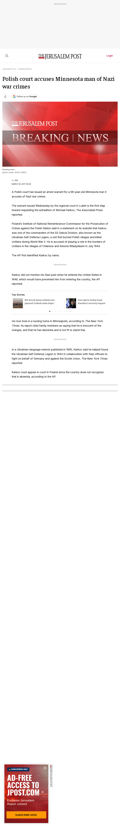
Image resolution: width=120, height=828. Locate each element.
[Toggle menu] (6, 56)
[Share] (5, 96)
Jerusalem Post (9, 69)
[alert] (26, 794)
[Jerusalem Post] (60, 57)
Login (110, 55)
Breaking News (25, 69)
